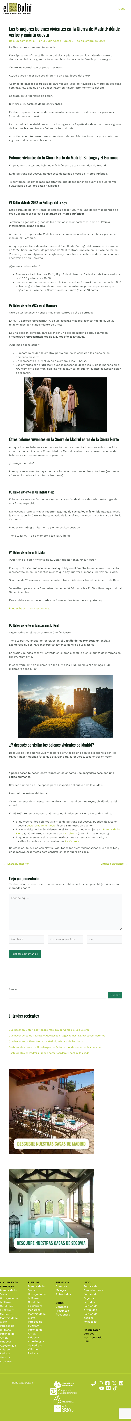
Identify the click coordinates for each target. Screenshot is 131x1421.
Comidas (61, 1286)
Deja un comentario (22, 40)
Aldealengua (8, 1345)
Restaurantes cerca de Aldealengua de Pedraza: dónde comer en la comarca (55, 1047)
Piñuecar (5, 1341)
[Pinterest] (108, 1388)
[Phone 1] (93, 1383)
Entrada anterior (16, 864)
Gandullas (6, 1306)
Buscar (13, 989)
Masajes (61, 1290)
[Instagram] (121, 1383)
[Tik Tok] (115, 1388)
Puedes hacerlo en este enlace (29, 608)
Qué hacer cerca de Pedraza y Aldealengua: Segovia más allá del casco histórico (57, 1035)
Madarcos (6, 1314)
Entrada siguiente (114, 864)
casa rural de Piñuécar (41, 825)
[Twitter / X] (114, 1383)
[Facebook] (107, 1383)
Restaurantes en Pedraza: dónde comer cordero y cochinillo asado (49, 1052)
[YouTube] (101, 1388)
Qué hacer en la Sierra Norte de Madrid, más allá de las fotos (46, 1041)
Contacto (62, 1306)
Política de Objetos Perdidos (90, 1298)
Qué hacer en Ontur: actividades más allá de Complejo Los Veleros (49, 1029)
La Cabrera (70, 833)
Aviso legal (90, 1321)
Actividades (63, 1294)
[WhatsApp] (100, 1383)
